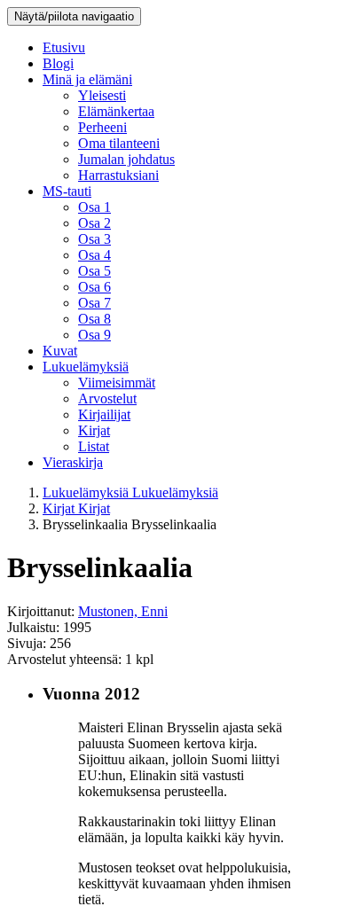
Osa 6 (94, 286)
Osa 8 (94, 318)
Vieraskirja (73, 462)
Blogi (58, 63)
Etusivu (64, 47)
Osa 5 (94, 270)
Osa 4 (94, 254)
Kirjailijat (104, 414)
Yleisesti (102, 95)
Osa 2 (94, 222)
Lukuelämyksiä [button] (86, 366)
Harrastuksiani (118, 175)
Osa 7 (94, 302)
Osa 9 (94, 334)
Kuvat (60, 350)
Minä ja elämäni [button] (87, 79)
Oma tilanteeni (119, 143)
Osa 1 (94, 207)
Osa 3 (94, 238)
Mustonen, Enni (123, 611)
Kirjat (94, 430)
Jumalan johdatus (126, 159)
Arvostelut (107, 398)
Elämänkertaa (116, 111)
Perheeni (102, 127)
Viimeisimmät (116, 382)
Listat (93, 446)
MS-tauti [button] (67, 191)
